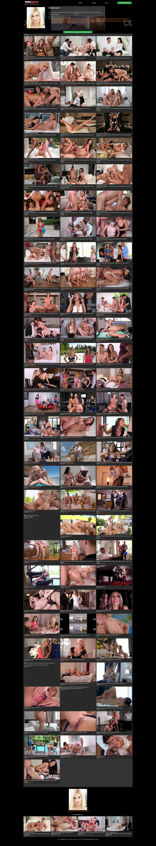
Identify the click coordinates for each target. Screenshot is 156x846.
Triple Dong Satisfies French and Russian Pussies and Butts (73, 732)
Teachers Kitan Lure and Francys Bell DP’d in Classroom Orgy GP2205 (75, 288)
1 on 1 (88, 18)
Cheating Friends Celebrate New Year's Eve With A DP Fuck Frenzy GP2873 (41, 108)
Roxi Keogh (114, 635)
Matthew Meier (73, 59)
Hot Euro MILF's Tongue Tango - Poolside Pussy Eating (108, 634)
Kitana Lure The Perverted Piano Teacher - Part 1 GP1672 (36, 389)
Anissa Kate (30, 109)
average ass (64, 19)
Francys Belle (73, 289)
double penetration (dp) (66, 18)
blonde (59, 18)
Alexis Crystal (36, 290)
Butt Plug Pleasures (100, 586)
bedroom (116, 20)
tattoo (112, 20)
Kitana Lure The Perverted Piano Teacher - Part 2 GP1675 (109, 363)
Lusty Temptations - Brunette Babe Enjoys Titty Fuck (71, 688)
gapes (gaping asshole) (99, 18)
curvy (58, 21)
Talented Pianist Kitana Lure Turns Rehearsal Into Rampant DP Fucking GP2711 (113, 186)
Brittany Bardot (42, 109)
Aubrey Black (36, 264)
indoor (78, 19)
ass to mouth (111, 18)
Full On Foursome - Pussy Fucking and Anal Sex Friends (108, 659)
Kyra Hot (91, 834)
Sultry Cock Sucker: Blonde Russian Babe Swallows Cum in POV (74, 635)
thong (85, 21)
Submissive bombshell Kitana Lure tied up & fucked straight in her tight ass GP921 (114, 462)
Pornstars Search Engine (82, 811)
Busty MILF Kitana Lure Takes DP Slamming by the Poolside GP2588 (39, 239)
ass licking (54, 21)
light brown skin (109, 19)
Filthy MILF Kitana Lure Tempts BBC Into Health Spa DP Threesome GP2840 (77, 134)
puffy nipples (97, 20)
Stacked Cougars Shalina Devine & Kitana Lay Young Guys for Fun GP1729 (76, 363)
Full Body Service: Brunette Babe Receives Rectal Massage (109, 708)
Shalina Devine (67, 365)
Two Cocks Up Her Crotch (30, 510)
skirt (95, 19)
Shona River (108, 365)
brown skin (68, 22)
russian (85, 18)
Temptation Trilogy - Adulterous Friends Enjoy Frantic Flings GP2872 (75, 108)
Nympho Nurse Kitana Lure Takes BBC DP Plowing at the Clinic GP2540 (76, 239)
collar (126, 19)
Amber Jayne (108, 635)
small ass (86, 20)
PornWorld (77, 814)
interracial (76, 21)
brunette (60, 20)
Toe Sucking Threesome (65, 756)
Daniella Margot (37, 611)
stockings (122, 19)
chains (70, 20)
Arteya (34, 463)
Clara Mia (72, 340)
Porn (27, 4)
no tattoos (94, 21)
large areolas (91, 20)
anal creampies (87, 19)
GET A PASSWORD (124, 2)
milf (76, 20)
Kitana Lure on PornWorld (32, 29)
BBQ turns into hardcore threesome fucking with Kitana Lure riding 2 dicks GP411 (77, 510)
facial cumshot (75, 18)
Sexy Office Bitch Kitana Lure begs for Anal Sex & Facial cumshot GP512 (112, 486)
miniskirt (128, 20)
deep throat (80, 18)
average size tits (86, 22)
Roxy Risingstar (37, 439)
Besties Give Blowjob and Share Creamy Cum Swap (107, 732)
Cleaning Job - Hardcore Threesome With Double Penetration (37, 659)
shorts (122, 18)
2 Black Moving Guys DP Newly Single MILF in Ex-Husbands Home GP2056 (77, 313)
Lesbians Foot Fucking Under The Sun (32, 486)
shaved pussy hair (57, 19)
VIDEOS (94, 3)
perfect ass (81, 21)
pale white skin (117, 18)
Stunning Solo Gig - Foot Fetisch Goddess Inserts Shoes (72, 659)
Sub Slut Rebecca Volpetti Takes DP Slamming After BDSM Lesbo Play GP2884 (113, 83)
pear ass (69, 19)
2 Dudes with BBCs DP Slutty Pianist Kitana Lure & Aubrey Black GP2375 (40, 263)
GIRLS (106, 3)
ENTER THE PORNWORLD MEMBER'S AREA (88, 839)
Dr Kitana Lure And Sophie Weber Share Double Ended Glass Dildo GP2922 (113, 58)
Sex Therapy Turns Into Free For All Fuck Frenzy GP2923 (72, 58)
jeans (119, 20)
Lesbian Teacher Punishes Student (31, 462)
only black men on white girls (103, 21)
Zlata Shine (36, 214)
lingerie (92, 19)
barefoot (126, 18)
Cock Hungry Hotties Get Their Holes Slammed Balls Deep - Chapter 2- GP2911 (77, 83)
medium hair (62, 22)
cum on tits (122, 21)
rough (92, 18)
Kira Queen (36, 414)
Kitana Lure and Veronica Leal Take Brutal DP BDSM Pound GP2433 (111, 239)
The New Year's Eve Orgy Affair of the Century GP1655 (72, 389)
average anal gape (79, 22)
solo (119, 19)
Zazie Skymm (73, 264)
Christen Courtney (73, 757)
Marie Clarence (37, 635)
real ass (72, 22)
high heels (99, 19)
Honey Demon (42, 414)
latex (68, 20)
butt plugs (115, 19)
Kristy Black (42, 290)
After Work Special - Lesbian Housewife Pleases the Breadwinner (74, 683)
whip (74, 20)
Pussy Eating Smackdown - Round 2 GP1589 (34, 413)
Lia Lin (107, 110)
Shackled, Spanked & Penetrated (103, 610)
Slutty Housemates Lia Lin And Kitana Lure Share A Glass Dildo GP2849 (40, 134)
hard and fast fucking (114, 21)
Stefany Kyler (36, 366)
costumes (64, 20)
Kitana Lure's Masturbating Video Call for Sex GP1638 (108, 389)
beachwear (123, 20)
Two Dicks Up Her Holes (65, 586)
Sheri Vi (107, 660)
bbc (72, 21)
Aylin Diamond (109, 733)
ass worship (89, 21)
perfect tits (81, 20)
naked (53, 20)
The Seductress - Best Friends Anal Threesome (34, 634)
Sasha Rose (66, 390)
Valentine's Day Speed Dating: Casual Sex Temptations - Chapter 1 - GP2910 (41, 83)
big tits (55, 18)
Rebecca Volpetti (37, 84)
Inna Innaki (72, 463)
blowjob (106, 18)
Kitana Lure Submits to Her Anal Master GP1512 (70, 437)
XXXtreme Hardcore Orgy (29, 586)
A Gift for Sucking (100, 756)
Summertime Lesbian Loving (66, 462)
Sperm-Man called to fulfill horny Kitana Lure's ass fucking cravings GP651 (76, 486)
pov (78, 20)
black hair (108, 20)
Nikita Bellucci (67, 733)
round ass (57, 22)
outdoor (81, 19)
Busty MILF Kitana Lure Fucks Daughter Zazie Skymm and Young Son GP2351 (77, 263)
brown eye (74, 19)
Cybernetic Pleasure (28, 516)
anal (53, 18)
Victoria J (77, 390)
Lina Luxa (108, 265)
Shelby (111, 660)
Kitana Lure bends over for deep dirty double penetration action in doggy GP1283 (113, 437)
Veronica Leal (109, 240)
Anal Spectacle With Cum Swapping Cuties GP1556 (107, 413)
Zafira (35, 757)
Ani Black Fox (103, 513)
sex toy (61, 21)
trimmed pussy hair (67, 21)
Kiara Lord (82, 390)
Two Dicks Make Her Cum (66, 536)
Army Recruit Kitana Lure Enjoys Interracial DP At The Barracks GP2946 (40, 58)
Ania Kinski (72, 162)
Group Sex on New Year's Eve (66, 610)
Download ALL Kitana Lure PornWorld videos (78, 32)
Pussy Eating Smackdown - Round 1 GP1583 (70, 413)
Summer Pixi (108, 414)
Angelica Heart (73, 188)
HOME (80, 3)
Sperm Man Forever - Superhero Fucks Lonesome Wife (36, 732)
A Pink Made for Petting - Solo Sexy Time (33, 707)
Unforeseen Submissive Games (31, 561)
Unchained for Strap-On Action (30, 610)
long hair (104, 19)
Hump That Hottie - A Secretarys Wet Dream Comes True (36, 665)
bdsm (56, 20)
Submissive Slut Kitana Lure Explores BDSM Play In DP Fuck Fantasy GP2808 (113, 134)
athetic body (103, 20)
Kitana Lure (30, 59)
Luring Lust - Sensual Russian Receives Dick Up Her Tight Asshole (110, 683)
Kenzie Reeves (58, 834)
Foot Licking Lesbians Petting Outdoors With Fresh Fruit (36, 756)
